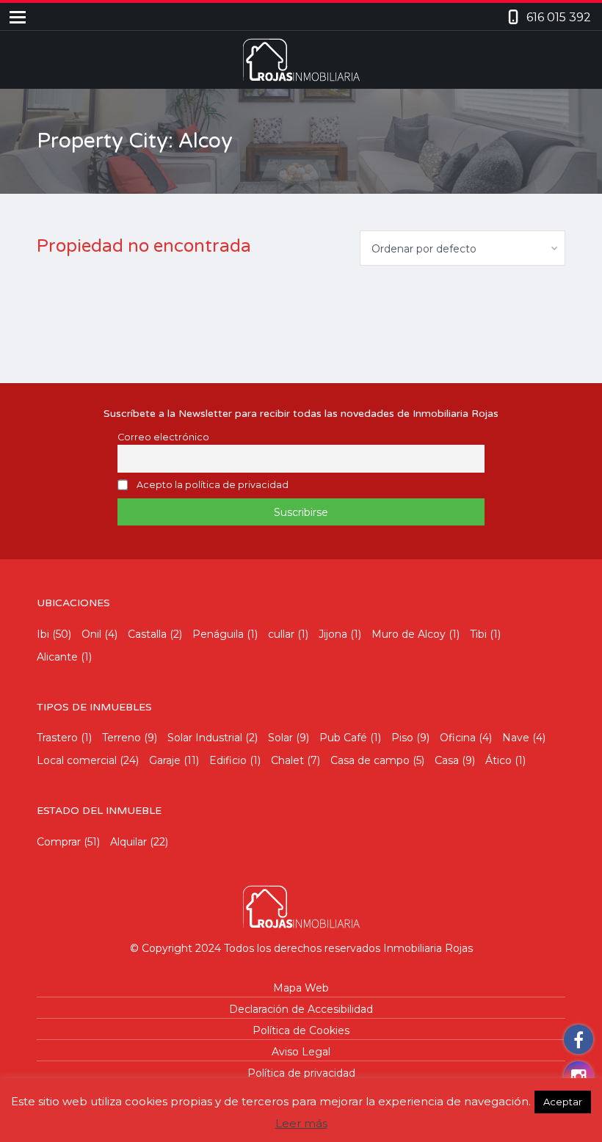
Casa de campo (370, 760)
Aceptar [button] (562, 1102)
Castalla (147, 634)
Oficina (458, 737)
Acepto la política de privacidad (213, 484)
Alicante (57, 656)
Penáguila (218, 634)
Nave (515, 737)
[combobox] (462, 248)
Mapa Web (301, 987)
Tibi (478, 634)
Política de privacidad (301, 1073)
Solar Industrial (204, 737)
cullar (281, 634)
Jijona (333, 634)
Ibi (43, 634)
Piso (402, 737)
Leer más (301, 1123)
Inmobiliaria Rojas (428, 948)
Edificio (228, 760)
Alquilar (128, 841)
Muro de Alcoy (408, 634)
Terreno (121, 737)
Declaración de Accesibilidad (301, 1009)
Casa (447, 760)
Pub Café (343, 737)
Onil (91, 634)
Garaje (165, 760)
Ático (498, 760)
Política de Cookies (301, 1030)
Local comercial (77, 760)
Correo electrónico (163, 437)
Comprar (59, 841)
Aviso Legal (301, 1051)
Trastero (57, 737)
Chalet (287, 760)
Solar (280, 737)
